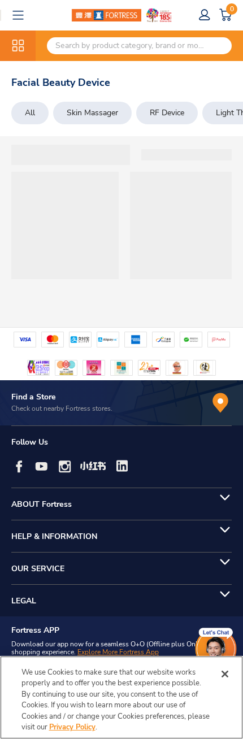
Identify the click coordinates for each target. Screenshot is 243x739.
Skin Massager (92, 112)
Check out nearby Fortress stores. (61, 408)
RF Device (167, 112)
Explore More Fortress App (118, 652)
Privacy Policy (72, 727)
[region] (121, 697)
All (30, 112)
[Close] (224, 674)
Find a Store (33, 397)
